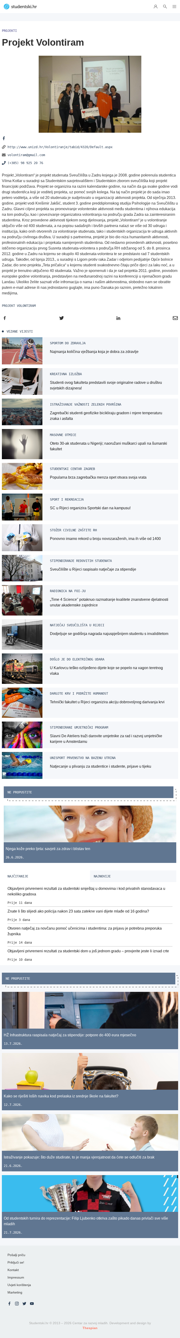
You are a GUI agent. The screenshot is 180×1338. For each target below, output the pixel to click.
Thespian (90, 1328)
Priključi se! (16, 1262)
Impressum (16, 1277)
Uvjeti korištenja (19, 1285)
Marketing (15, 1292)
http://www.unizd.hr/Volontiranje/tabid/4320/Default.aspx (60, 147)
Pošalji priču (16, 1255)
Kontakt (13, 1270)
